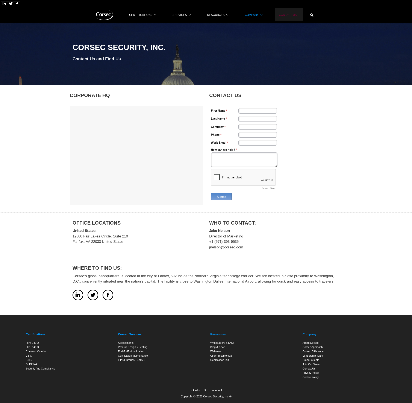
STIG (29, 360)
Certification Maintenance (133, 355)
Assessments (125, 342)
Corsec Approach (313, 347)
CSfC (29, 355)
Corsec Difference (313, 351)
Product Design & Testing (132, 347)
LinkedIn (194, 390)
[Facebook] (17, 4)
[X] (11, 4)
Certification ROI (219, 360)
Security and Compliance (40, 368)
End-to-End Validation (131, 351)
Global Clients (311, 360)
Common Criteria (36, 351)
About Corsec (310, 342)
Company (252, 15)
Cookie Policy (311, 377)
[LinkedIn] (4, 4)
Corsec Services (130, 334)
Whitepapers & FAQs (222, 342)
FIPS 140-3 (32, 347)
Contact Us (288, 15)
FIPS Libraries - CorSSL (132, 360)
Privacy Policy (311, 372)
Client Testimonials (221, 355)
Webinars (215, 351)
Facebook (217, 390)
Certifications (35, 334)
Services (180, 15)
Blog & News (217, 347)
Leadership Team (313, 355)
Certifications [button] (140, 15)
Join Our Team (311, 364)
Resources (216, 15)
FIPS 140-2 (32, 342)
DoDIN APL (32, 364)
